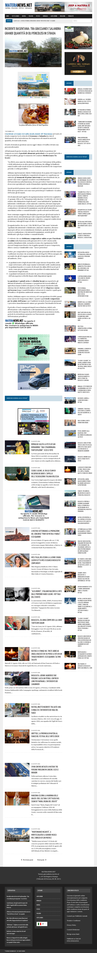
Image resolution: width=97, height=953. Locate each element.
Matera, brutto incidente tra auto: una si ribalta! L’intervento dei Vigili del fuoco (46, 710)
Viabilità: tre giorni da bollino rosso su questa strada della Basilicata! (84, 493)
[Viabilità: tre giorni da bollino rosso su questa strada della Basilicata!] (70, 495)
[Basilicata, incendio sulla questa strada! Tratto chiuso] (70, 461)
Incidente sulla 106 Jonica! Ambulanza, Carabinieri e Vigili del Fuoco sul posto (84, 304)
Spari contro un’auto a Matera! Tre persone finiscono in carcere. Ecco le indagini (45, 769)
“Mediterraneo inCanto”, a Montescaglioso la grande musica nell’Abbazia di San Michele (44, 834)
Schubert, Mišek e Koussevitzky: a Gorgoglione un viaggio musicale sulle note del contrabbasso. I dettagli (84, 576)
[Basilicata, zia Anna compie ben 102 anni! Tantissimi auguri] (17, 629)
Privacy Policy (71, 925)
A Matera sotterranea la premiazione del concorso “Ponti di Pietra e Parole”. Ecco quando (46, 534)
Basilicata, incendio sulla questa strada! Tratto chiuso (84, 459)
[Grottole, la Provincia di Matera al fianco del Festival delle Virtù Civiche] (17, 742)
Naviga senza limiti (73, 934)
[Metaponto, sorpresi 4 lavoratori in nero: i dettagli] (70, 402)
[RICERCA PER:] (81, 21)
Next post (40, 860)
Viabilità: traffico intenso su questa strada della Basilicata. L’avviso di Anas (85, 235)
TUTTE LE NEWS (15, 16)
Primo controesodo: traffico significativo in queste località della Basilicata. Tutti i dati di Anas (84, 141)
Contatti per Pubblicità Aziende (77, 916)
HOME (7, 16)
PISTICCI (38, 16)
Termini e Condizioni (73, 920)
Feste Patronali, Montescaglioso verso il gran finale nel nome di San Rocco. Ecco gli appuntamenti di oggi (85, 292)
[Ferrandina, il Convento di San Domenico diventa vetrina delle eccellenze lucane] (70, 353)
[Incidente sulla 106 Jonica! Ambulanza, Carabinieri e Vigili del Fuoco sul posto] (70, 306)
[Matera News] (18, 5)
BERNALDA (45, 16)
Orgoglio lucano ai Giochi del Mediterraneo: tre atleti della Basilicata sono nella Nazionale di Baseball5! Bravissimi (85, 182)
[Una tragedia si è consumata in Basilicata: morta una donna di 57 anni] (70, 668)
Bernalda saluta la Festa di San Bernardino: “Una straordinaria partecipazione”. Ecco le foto (43, 447)
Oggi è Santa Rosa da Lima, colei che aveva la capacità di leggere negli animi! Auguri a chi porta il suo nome (85, 316)
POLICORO (31, 16)
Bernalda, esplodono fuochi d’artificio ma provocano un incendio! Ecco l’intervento (85, 91)
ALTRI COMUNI (54, 16)
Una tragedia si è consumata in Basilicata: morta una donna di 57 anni (85, 666)
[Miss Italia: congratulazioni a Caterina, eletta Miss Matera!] (70, 330)
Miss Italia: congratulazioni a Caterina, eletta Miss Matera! (85, 328)
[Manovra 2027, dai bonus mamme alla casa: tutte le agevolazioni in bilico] (70, 103)
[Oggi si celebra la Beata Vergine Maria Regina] (70, 425)
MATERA (24, 16)
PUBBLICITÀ (71, 16)
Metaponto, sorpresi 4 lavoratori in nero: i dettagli (83, 400)
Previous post (28, 860)
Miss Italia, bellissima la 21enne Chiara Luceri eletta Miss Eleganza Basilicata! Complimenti (46, 560)
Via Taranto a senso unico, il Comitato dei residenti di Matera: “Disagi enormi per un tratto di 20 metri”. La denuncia (85, 563)
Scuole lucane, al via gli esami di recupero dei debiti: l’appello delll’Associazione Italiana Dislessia (45, 473)
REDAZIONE (62, 16)
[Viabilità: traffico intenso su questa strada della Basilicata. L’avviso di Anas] (70, 238)
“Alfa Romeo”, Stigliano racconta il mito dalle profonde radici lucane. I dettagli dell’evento (46, 594)
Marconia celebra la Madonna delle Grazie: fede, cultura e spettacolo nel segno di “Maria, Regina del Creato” (45, 798)
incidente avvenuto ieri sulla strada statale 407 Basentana (29, 134)
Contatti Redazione (73, 930)
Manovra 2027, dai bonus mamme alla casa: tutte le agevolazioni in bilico (84, 101)
